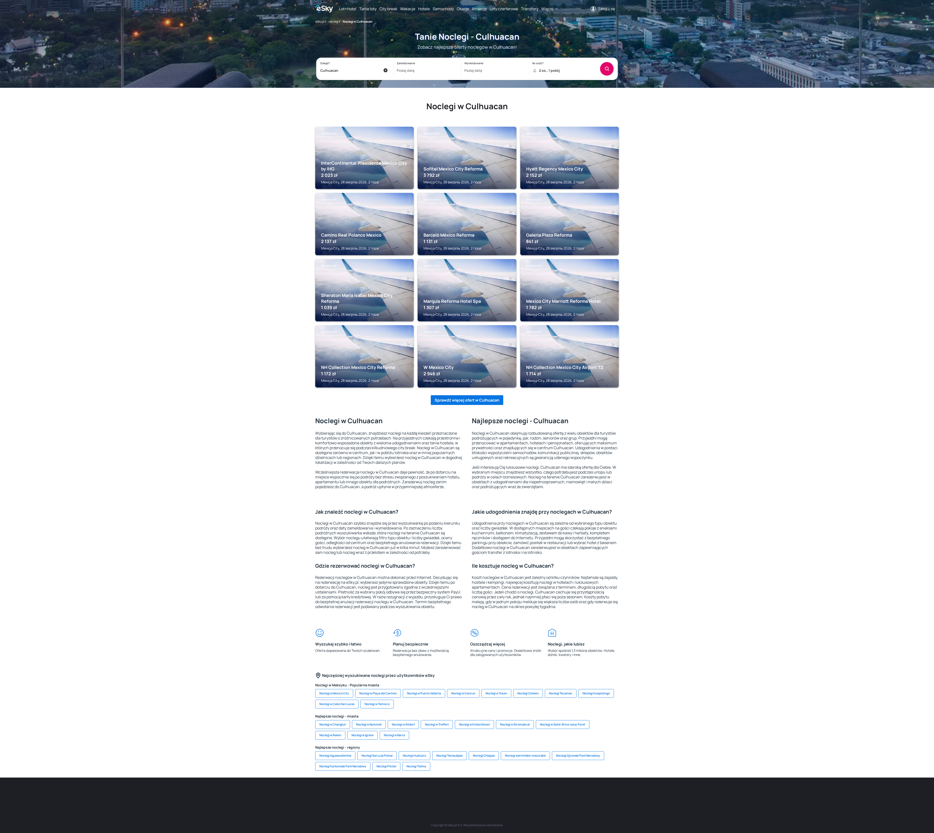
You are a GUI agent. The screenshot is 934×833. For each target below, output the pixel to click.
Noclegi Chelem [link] (528, 693)
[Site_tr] (408, 792)
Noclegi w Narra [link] (394, 735)
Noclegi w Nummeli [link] (369, 724)
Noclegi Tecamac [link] (560, 693)
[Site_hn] (569, 792)
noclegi (334, 21)
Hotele (424, 8)
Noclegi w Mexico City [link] (334, 693)
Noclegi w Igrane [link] (362, 735)
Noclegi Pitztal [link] (386, 766)
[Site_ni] (540, 792)
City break (388, 8)
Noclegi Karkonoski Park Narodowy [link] (342, 766)
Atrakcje (479, 8)
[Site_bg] (379, 792)
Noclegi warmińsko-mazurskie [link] (525, 755)
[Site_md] (437, 792)
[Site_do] (496, 792)
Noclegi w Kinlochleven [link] (474, 724)
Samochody (443, 8)
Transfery (529, 8)
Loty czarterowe (504, 8)
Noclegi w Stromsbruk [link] (515, 724)
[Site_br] (350, 792)
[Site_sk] (452, 792)
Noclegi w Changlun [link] (332, 724)
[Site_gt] (554, 792)
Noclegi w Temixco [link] (377, 704)
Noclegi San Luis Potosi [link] (377, 755)
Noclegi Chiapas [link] (484, 755)
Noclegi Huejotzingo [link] (596, 693)
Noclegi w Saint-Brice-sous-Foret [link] (562, 724)
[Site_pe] (394, 792)
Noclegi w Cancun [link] (463, 693)
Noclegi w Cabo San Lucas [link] (336, 704)
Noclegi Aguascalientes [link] (335, 755)
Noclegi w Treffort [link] (437, 724)
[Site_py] (583, 792)
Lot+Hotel (347, 8)
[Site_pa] (510, 792)
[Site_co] (481, 792)
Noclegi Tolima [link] (416, 766)
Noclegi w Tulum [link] (496, 693)
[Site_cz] (423, 792)
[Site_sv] (525, 792)
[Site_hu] (467, 792)
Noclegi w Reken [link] (330, 735)
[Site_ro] (364, 792)
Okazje (463, 8)
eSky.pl (319, 21)
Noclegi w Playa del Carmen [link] (378, 693)
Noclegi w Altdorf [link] (403, 724)
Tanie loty (368, 8)
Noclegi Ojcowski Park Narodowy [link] (578, 755)
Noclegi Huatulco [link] (414, 755)
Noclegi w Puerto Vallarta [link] (424, 693)
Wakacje (407, 8)
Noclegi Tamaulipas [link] (449, 755)
